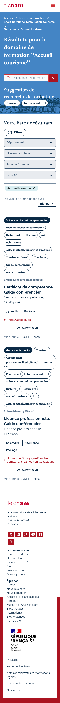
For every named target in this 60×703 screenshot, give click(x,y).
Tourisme (10, 29)
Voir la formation (27, 327)
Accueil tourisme (31, 29)
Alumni (11, 566)
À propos (12, 581)
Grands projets (16, 574)
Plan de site (14, 620)
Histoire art (13, 235)
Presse (11, 585)
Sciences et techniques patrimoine (27, 220)
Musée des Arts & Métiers (22, 604)
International (14, 612)
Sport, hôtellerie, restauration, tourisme (29, 22)
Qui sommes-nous (18, 550)
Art (43, 235)
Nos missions (15, 558)
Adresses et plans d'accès (23, 596)
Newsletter (13, 690)
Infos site (12, 659)
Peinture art (13, 242)
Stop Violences (16, 616)
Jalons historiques (18, 554)
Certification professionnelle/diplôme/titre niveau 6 (29, 362)
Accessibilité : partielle (20, 683)
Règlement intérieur (19, 666)
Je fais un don (15, 570)
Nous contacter (16, 592)
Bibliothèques (15, 608)
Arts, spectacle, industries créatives (28, 249)
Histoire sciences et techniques (25, 227)
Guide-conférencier (18, 264)
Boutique (12, 600)
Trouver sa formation (31, 18)
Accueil (9, 18)
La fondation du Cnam (20, 562)
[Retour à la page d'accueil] (13, 5)
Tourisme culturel (35, 103)
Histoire (31, 235)
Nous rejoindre (16, 588)
